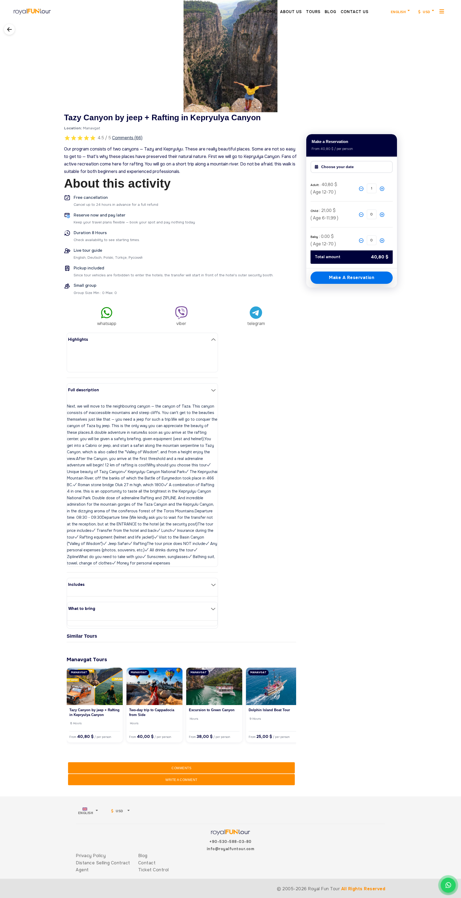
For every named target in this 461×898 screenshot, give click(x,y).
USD (426, 12)
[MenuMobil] (442, 11)
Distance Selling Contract (103, 863)
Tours (313, 11)
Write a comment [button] (181, 780)
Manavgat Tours (87, 659)
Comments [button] (181, 768)
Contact (147, 863)
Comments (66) (127, 138)
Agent (82, 870)
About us (291, 11)
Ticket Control (153, 870)
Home (270, 11)
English (398, 12)
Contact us (354, 11)
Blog (330, 11)
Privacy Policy (91, 855)
